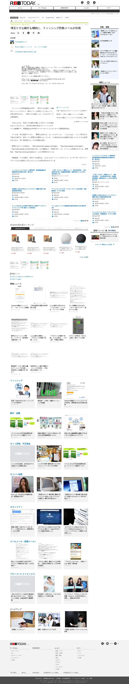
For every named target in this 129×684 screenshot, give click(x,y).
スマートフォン (15, 651)
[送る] (28, 33)
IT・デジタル (42, 8)
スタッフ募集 (89, 678)
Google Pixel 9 (50, 17)
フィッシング (64, 107)
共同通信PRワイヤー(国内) (51, 672)
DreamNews (36, 672)
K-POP (67, 17)
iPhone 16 (22, 17)
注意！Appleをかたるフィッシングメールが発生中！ (72, 110)
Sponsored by (77, 220)
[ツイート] (18, 33)
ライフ (109, 8)
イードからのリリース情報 (78, 678)
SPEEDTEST (64, 8)
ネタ (12, 653)
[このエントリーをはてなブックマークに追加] (39, 33)
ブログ (57, 664)
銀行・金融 (15, 413)
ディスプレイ (59, 228)
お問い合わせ (38, 678)
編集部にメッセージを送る (82, 121)
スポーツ (58, 660)
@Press (24, 672)
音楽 (57, 657)
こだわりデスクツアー (33, 17)
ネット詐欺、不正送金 (20, 444)
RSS (118, 643)
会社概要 (58, 678)
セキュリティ (16, 507)
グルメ (79, 651)
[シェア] (23, 33)
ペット (79, 653)
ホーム (20, 8)
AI (42, 17)
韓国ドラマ (59, 17)
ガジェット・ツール (16, 655)
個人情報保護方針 (66, 678)
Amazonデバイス (20, 228)
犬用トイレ (78, 228)
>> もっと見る (84, 257)
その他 (13, 660)
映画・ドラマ (59, 651)
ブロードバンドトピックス (22, 574)
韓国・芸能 (58, 655)
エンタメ (86, 8)
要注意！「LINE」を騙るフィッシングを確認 (70, 114)
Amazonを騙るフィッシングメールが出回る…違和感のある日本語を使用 (78, 117)
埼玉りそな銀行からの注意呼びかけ (22, 276)
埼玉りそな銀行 (16, 279)
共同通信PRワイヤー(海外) (70, 672)
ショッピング (14, 657)
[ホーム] (11, 21)
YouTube (111, 643)
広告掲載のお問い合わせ (49, 678)
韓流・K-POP (59, 653)
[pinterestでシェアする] (33, 33)
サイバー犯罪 (16, 474)
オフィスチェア (39, 228)
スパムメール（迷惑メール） (23, 541)
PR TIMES (13, 672)
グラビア (58, 662)
